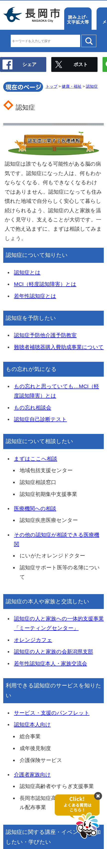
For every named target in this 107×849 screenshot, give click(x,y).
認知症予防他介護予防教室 (45, 335)
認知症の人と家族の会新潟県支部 (53, 651)
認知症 (92, 86)
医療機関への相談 (35, 508)
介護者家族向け (32, 774)
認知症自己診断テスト (40, 419)
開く (79, 817)
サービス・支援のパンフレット (52, 713)
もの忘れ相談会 (32, 407)
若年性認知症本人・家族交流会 (50, 663)
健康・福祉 (72, 86)
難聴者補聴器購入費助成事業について (59, 347)
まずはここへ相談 (35, 458)
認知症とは (27, 272)
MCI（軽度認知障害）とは (45, 284)
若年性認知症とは (35, 296)
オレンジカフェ (33, 640)
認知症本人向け (32, 724)
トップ (51, 86)
